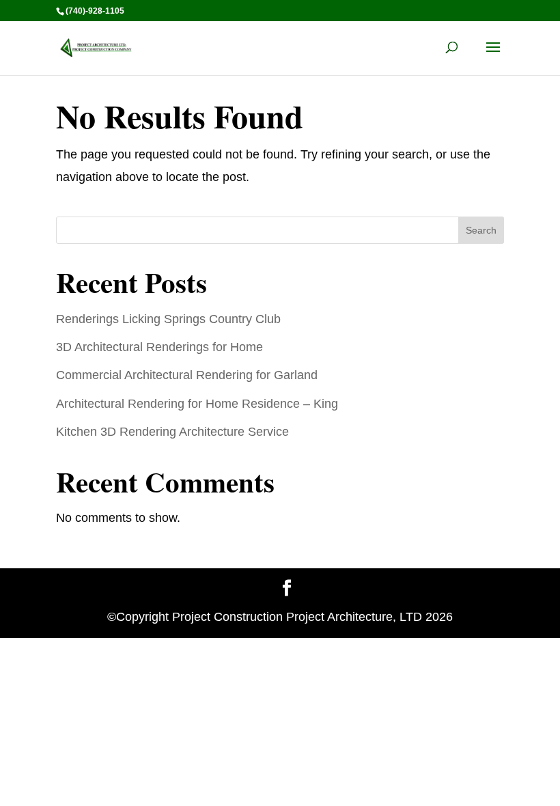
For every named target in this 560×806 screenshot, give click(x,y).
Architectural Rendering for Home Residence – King (197, 404)
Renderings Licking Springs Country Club (168, 319)
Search (481, 230)
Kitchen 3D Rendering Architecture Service (172, 432)
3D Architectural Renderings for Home (159, 347)
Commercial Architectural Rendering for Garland (187, 375)
